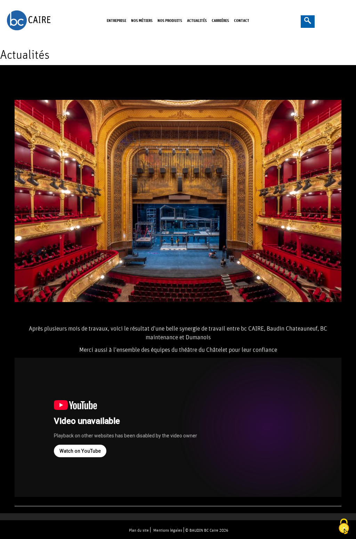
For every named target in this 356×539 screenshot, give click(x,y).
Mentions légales (167, 530)
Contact (241, 20)
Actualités (197, 20)
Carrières (220, 20)
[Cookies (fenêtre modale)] (344, 527)
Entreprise (116, 20)
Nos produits (169, 20)
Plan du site (139, 530)
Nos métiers (142, 20)
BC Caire (31, 20)
